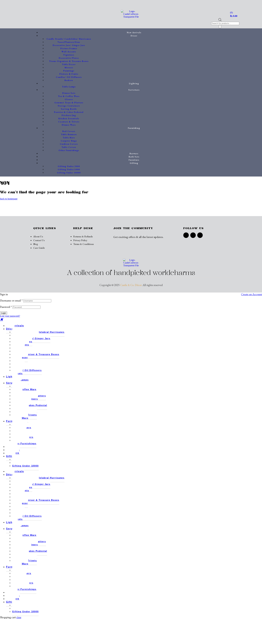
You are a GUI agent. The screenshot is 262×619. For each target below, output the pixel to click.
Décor (10, 329)
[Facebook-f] (186, 235)
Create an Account (251, 294)
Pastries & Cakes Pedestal (29, 405)
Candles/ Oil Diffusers (27, 370)
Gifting (11, 456)
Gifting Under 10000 (25, 465)
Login (3, 313)
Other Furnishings (24, 443)
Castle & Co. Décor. (131, 285)
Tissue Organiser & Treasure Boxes (35, 354)
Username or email (11, 300)
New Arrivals (15, 325)
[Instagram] (193, 235)
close (18, 617)
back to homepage (8, 198)
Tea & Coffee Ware (24, 389)
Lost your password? (10, 316)
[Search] (220, 26)
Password (6, 307)
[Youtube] (200, 235)
